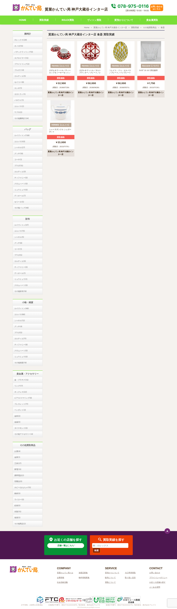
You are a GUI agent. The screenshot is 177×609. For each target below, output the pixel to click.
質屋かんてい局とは (65, 573)
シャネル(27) (19, 147)
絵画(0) (17, 505)
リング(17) (18, 386)
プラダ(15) (18, 165)
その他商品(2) (20, 523)
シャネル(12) (19, 320)
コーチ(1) (18, 159)
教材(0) (17, 493)
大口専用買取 (130, 573)
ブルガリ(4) (19, 70)
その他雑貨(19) (20, 362)
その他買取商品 (150, 27)
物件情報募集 (84, 577)
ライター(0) (19, 499)
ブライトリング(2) (21, 64)
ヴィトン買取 (94, 20)
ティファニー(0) (21, 178)
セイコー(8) (19, 82)
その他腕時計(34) (21, 118)
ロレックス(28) (20, 40)
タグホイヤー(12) (21, 58)
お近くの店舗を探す (157, 582)
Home (86, 27)
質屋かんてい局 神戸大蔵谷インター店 (110, 27)
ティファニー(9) (21, 344)
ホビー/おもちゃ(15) (22, 487)
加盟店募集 (83, 573)
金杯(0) (17, 416)
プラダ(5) (18, 255)
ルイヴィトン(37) (21, 225)
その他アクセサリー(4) (23, 434)
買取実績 (44, 20)
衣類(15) (17, 511)
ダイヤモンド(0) (21, 428)
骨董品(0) (18, 481)
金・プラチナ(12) (21, 380)
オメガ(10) (18, 46)
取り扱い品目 (130, 577)
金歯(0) (17, 422)
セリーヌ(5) (19, 202)
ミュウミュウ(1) (20, 279)
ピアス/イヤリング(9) (23, 398)
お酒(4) (17, 451)
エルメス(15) (19, 231)
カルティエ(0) (20, 171)
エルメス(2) (19, 106)
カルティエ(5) (20, 76)
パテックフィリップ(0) (23, 52)
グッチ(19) (18, 153)
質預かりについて (123, 20)
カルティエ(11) (20, 338)
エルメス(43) (19, 141)
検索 (96, 550)
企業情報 (60, 577)
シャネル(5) (19, 237)
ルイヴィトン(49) (21, 308)
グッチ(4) (18, 326)
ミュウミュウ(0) (21, 190)
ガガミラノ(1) (20, 94)
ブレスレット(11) (21, 404)
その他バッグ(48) (21, 208)
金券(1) (17, 457)
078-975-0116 (133, 6)
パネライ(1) (19, 100)
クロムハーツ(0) (21, 183)
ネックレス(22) (20, 392)
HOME (22, 20)
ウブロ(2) (18, 112)
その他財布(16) (20, 291)
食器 (163, 27)
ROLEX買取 (68, 20)
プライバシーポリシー (158, 577)
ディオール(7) (20, 196)
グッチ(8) (18, 243)
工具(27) (17, 463)
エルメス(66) (19, 314)
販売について (110, 577)
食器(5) (17, 517)
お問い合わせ (154, 573)
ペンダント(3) (20, 410)
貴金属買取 (152, 20)
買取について (110, 582)
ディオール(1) (20, 273)
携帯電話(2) (19, 475)
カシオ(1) (18, 88)
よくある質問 (154, 587)
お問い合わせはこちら (156, 7)
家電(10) (17, 469)
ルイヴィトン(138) (22, 135)
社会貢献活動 (62, 582)
